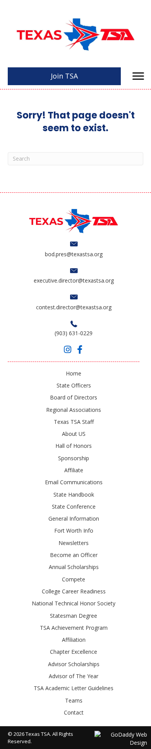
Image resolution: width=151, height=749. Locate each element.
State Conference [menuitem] (74, 506)
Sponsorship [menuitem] (73, 458)
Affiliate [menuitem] (73, 470)
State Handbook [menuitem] (73, 494)
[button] (67, 349)
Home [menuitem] (73, 373)
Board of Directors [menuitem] (73, 397)
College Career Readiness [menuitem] (74, 591)
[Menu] (138, 76)
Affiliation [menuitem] (74, 639)
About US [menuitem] (74, 433)
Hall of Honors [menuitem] (73, 445)
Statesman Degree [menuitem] (73, 615)
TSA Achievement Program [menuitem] (74, 627)
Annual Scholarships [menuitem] (74, 567)
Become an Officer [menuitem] (74, 555)
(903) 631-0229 (74, 333)
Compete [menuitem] (73, 579)
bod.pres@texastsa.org (74, 254)
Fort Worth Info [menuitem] (73, 530)
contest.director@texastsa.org (74, 307)
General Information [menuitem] (73, 518)
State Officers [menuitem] (74, 385)
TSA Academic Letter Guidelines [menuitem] (73, 688)
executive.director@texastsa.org (74, 280)
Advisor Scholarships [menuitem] (74, 664)
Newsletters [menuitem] (73, 543)
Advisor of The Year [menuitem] (73, 676)
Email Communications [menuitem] (74, 482)
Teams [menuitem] (73, 700)
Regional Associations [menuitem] (73, 409)
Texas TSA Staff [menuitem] (74, 421)
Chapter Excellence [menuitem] (73, 651)
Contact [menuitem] (74, 712)
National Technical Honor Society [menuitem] (73, 603)
